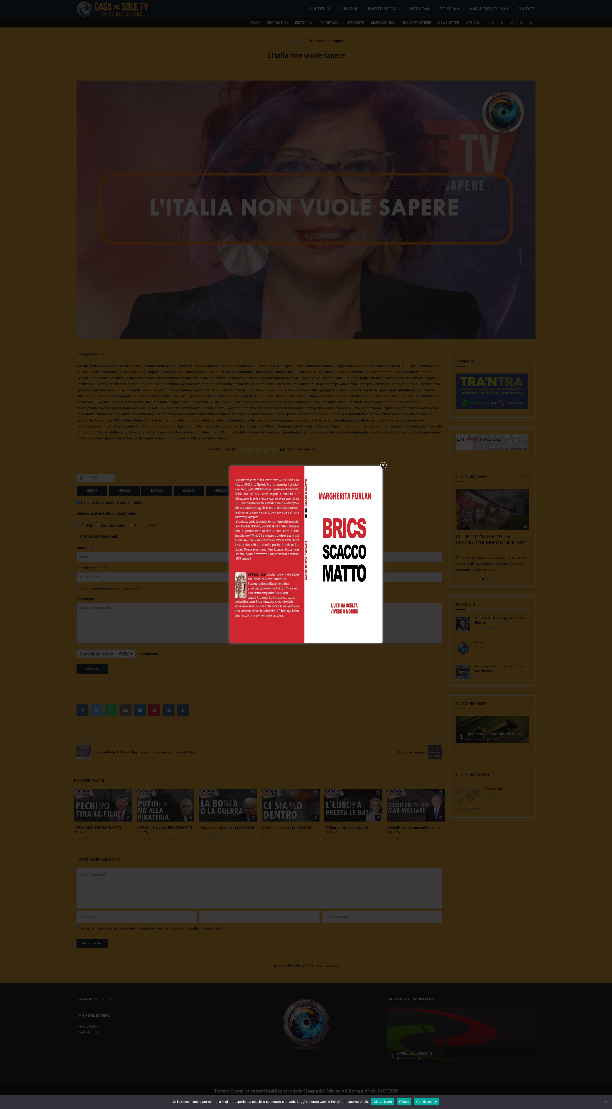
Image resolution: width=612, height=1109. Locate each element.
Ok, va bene (383, 1102)
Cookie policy (426, 1102)
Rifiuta (404, 1102)
